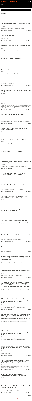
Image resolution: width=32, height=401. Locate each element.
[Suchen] (28, 1)
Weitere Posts (28, 395)
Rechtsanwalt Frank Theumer (9, 1)
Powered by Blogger (16, 398)
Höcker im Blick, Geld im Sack (7, 35)
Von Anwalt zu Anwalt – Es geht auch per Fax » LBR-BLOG (14, 139)
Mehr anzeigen (28, 18)
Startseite (3, 5)
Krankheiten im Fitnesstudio (7, 69)
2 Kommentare (6, 18)
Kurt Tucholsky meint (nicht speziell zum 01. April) (12, 114)
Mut (2, 246)
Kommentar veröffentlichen (8, 30)
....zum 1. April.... (4, 101)
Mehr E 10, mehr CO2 (6, 80)
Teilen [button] (2, 18)
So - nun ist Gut (4, 13)
